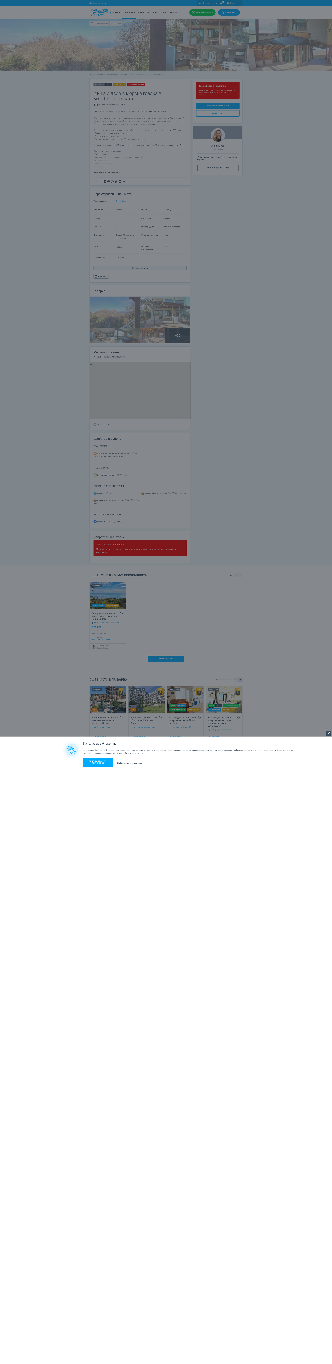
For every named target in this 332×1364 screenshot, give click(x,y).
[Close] (328, 733)
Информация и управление (129, 763)
